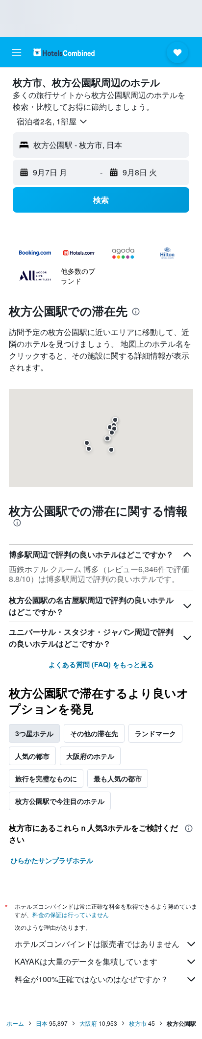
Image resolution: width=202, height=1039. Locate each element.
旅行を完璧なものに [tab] (46, 778)
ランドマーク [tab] (155, 733)
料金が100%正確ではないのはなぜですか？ (91, 979)
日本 (42, 1023)
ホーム (15, 1023)
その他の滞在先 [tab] (94, 733)
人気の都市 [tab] (32, 756)
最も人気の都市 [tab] (118, 778)
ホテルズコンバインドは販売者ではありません (97, 943)
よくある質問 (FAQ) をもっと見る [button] (101, 664)
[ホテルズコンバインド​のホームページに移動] (64, 52)
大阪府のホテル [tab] (90, 756)
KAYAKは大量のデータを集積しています (86, 961)
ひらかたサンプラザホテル (52, 860)
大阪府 (88, 1023)
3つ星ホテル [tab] (34, 733)
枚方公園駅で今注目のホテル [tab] (59, 801)
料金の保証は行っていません (70, 914)
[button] (16, 52)
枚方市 (138, 1023)
